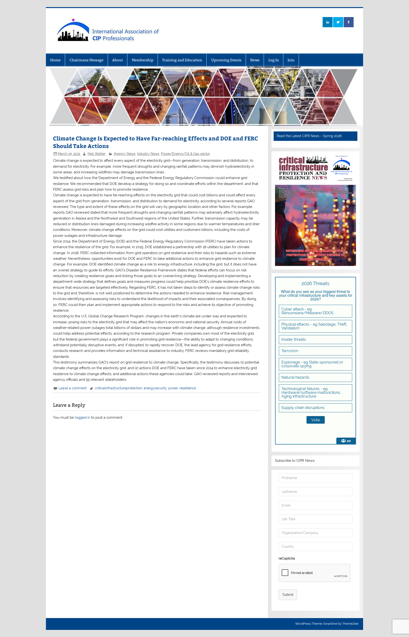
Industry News (148, 154)
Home (55, 60)
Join (291, 60)
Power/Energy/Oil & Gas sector (185, 154)
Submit (287, 594)
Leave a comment (73, 388)
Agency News (124, 154)
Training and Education (182, 60)
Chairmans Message (86, 60)
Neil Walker (97, 154)
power (173, 388)
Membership (142, 60)
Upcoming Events (226, 60)
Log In (273, 60)
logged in (82, 417)
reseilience (187, 388)
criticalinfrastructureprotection (118, 388)
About (117, 60)
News (254, 60)
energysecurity (155, 388)
